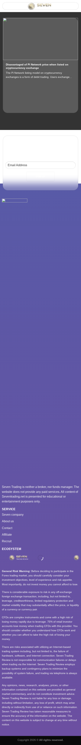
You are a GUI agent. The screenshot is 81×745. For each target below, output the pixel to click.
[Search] (74, 6)
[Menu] (7, 7)
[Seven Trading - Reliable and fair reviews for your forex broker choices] (40, 6)
